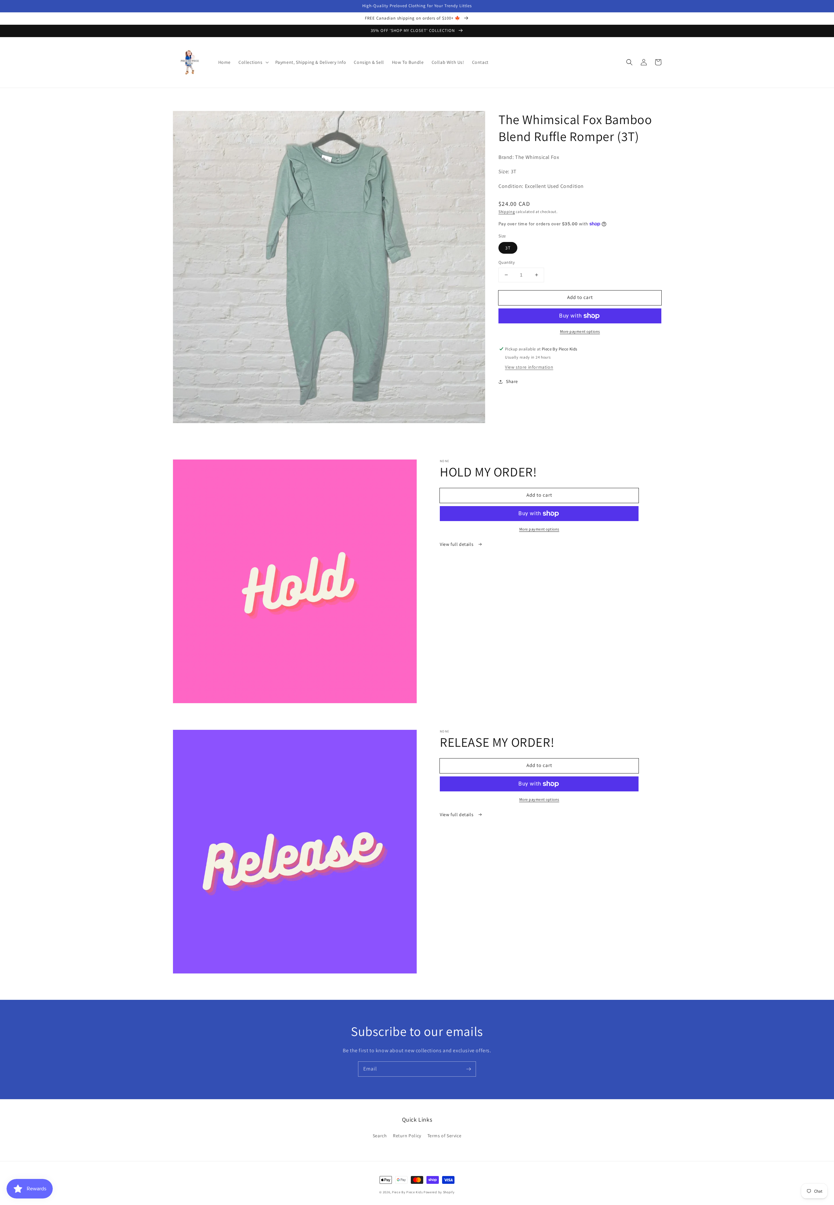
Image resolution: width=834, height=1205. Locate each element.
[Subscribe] (468, 1069)
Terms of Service (444, 1136)
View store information (529, 367)
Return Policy (407, 1136)
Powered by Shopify (439, 1192)
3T (507, 248)
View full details (457, 544)
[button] (253, 62)
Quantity (506, 262)
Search (380, 1136)
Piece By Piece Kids (407, 1192)
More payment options (580, 331)
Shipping (506, 211)
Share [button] (512, 382)
